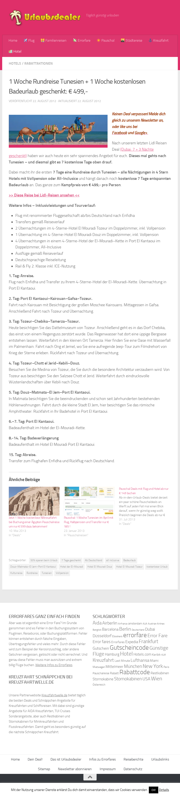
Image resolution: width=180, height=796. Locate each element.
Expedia (131, 642)
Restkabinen (160, 673)
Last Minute (122, 661)
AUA (145, 623)
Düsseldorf (102, 635)
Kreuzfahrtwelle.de (54, 695)
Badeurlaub (129, 560)
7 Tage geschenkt (71, 560)
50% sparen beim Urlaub (44, 560)
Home (13, 40)
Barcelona (110, 629)
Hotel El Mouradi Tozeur (129, 566)
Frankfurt (148, 641)
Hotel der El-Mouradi (71, 566)
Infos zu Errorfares (102, 759)
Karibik (156, 654)
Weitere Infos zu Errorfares (53, 665)
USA (146, 678)
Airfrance (123, 623)
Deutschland (138, 629)
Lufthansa (140, 660)
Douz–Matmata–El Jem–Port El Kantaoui (33, 566)
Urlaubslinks (160, 759)
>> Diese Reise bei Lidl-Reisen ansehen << (44, 195)
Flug (30, 40)
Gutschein (101, 648)
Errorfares (118, 642)
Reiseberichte (133, 759)
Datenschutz (133, 769)
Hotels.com (142, 654)
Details (164, 790)
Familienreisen (56, 40)
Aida (97, 623)
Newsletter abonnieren (75, 769)
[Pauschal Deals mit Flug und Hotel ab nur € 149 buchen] (146, 506)
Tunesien (47, 573)
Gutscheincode (129, 647)
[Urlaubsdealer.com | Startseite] (45, 17)
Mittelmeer (114, 667)
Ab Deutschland (93, 560)
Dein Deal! (35, 759)
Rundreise (32, 573)
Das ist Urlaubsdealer (65, 759)
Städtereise (133, 40)
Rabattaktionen (38, 63)
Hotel (17, 51)
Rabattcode (134, 672)
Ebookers (117, 636)
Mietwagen (99, 667)
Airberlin (109, 623)
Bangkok (97, 629)
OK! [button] (153, 790)
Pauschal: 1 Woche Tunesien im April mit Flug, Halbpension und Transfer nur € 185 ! (88, 522)
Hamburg (112, 654)
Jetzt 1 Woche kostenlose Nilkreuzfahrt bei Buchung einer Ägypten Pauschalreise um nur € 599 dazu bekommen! (34, 522)
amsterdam (135, 623)
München (133, 666)
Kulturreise (16, 573)
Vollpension (62, 573)
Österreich (99, 684)
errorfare (135, 635)
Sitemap (44, 769)
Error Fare (157, 636)
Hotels (15, 63)
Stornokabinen (128, 678)
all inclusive (112, 560)
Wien (156, 678)
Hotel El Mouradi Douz (99, 566)
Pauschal (108, 40)
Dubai (150, 629)
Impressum (108, 769)
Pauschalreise (101, 673)
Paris (166, 667)
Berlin (125, 629)
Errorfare (83, 40)
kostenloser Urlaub (157, 566)
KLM (163, 654)
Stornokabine (103, 679)
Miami (154, 661)
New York (153, 666)
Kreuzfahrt (160, 40)
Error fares (102, 641)
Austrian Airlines (156, 623)
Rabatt (114, 673)
